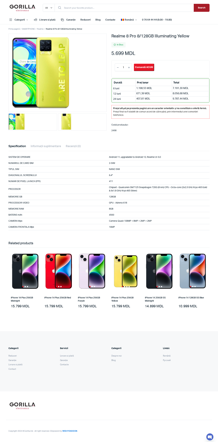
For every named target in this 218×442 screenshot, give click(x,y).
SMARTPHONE (28, 29)
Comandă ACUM (144, 67)
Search (201, 8)
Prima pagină (14, 29)
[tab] (17, 146)
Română (167, 356)
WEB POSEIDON (69, 431)
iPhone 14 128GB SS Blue (191, 298)
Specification (17, 146)
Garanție (71, 20)
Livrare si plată (47, 20)
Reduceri (85, 20)
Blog (98, 20)
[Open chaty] (209, 436)
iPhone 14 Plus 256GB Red (57, 298)
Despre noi (116, 356)
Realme (40, 29)
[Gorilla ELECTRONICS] (22, 7)
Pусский (167, 360)
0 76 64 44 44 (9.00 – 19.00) (157, 20)
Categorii (20, 20)
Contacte (110, 20)
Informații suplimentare (46, 146)
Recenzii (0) (73, 146)
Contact (12, 369)
